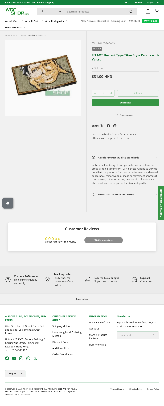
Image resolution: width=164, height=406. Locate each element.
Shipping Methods (62, 326)
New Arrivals (88, 20)
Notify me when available (160, 203)
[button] (156, 11)
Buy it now (125, 102)
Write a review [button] (103, 240)
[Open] (7, 203)
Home (7, 35)
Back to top (82, 299)
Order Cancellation (62, 354)
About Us (94, 328)
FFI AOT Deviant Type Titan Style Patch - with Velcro (31, 35)
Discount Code (60, 342)
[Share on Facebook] (108, 126)
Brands (138, 2)
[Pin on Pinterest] (115, 126)
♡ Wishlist (134, 20)
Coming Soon (119, 20)
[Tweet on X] (102, 126)
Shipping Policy (135, 389)
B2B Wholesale (97, 344)
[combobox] (87, 11)
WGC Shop (15, 389)
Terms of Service (117, 389)
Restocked (103, 20)
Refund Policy (153, 389)
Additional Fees (60, 348)
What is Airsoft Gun (100, 322)
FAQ (127, 2)
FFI (93, 43)
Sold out (138, 93)
